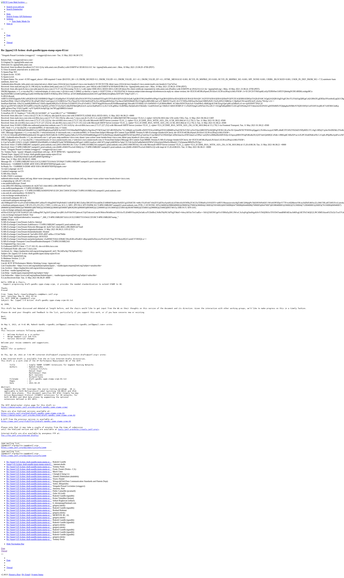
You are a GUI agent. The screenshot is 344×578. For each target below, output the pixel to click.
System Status (37, 574)
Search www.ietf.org (15, 7)
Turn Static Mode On (21, 21)
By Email (26, 574)
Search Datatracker (14, 9)
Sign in (9, 24)
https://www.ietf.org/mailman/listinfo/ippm (23, 448)
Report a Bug (14, 574)
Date (8, 35)
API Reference (25, 16)
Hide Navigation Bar (15, 544)
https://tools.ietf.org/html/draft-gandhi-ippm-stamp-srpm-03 (32, 413)
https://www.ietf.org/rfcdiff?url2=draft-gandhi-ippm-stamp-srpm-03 (36, 421)
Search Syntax (12, 16)
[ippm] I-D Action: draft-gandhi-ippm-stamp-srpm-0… (29, 464)
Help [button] (8, 14)
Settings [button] (9, 19)
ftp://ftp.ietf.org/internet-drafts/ (20, 435)
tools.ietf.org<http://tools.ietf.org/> (78, 429)
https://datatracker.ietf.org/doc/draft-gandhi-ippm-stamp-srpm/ (34, 407)
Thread (9, 42)
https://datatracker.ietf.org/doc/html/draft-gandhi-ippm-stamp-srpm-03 (38, 415)
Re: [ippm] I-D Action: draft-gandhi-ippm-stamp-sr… (29, 462)
